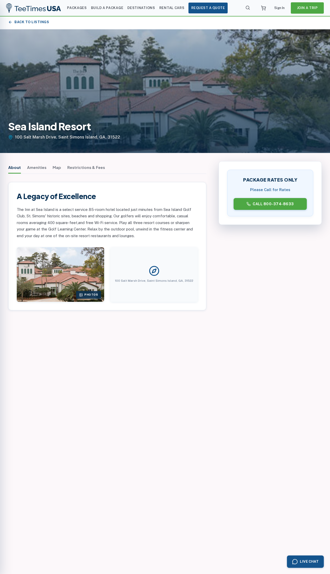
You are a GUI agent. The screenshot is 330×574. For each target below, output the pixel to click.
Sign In (279, 8)
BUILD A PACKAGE (107, 8)
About (14, 167)
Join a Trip (307, 8)
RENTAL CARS (172, 8)
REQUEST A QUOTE (208, 8)
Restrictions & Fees (86, 167)
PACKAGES (77, 8)
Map (57, 167)
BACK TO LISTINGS (31, 22)
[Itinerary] (263, 8)
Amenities (36, 167)
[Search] (248, 8)
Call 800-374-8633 (273, 204)
